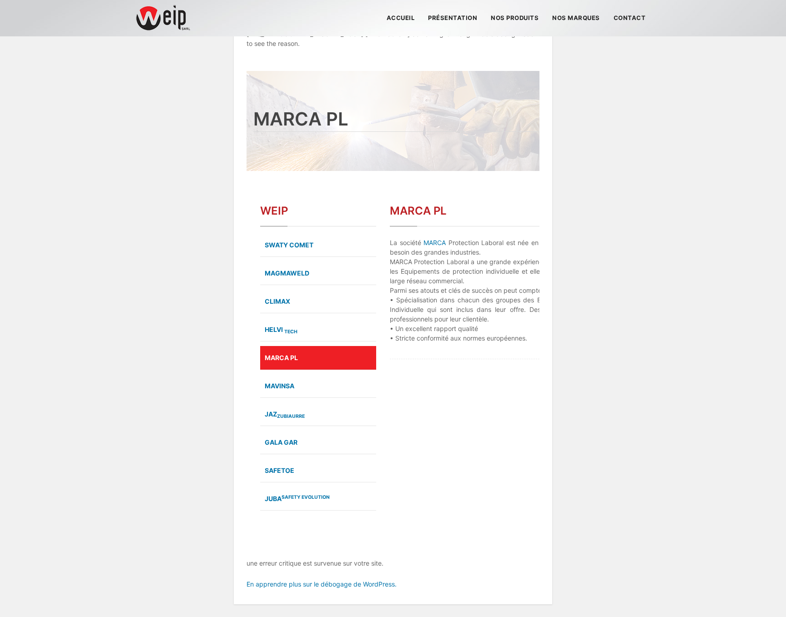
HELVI (281, 330)
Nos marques (576, 17)
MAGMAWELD (287, 273)
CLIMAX (277, 301)
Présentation (452, 17)
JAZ (285, 414)
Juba (297, 498)
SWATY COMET (289, 245)
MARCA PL (281, 357)
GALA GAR (281, 442)
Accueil (401, 17)
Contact (630, 17)
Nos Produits (515, 17)
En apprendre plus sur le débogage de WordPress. (322, 584)
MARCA (434, 242)
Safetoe (279, 470)
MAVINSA (279, 386)
